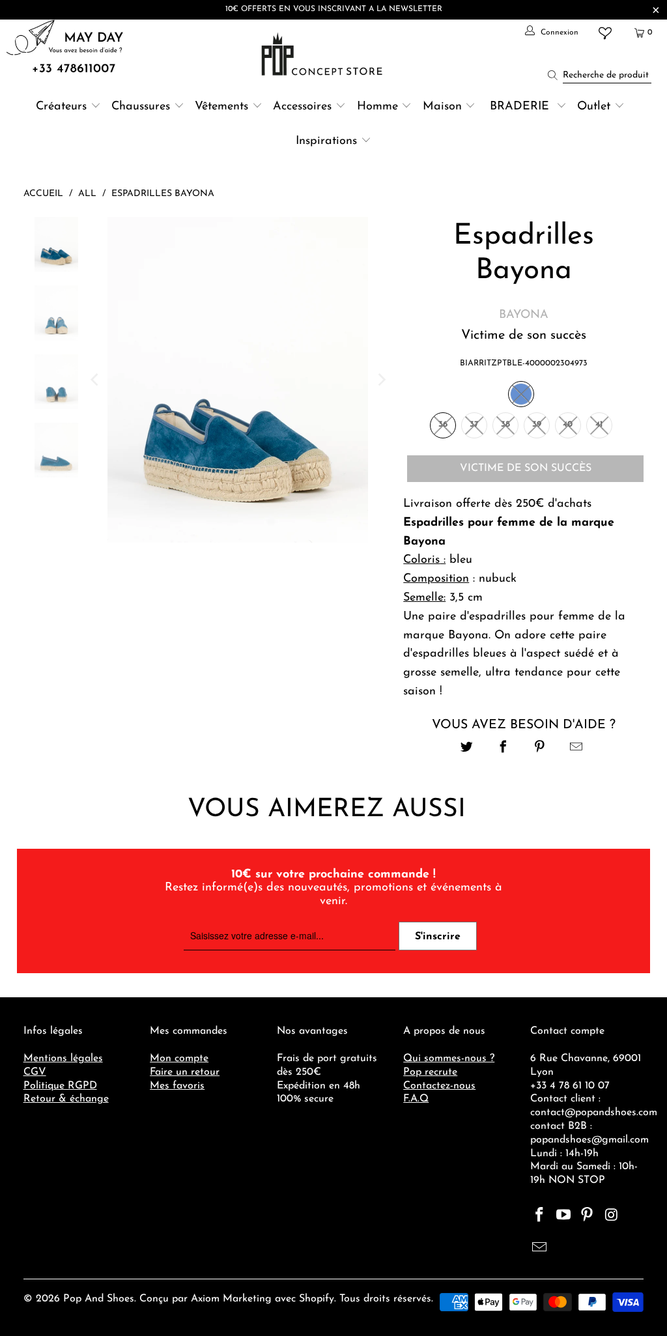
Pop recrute (430, 1072)
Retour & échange (66, 1099)
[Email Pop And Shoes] (540, 1249)
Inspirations (328, 141)
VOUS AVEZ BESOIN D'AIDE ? (524, 725)
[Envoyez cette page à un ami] (576, 748)
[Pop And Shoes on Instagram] (611, 1216)
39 (536, 424)
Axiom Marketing (231, 1299)
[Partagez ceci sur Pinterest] (539, 748)
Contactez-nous (439, 1086)
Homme (377, 107)
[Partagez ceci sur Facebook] (503, 748)
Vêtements (221, 107)
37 (474, 424)
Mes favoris (177, 1086)
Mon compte (179, 1058)
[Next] (380, 380)
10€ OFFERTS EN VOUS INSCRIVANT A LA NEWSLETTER (333, 9)
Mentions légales (63, 1058)
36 (442, 424)
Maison (442, 107)
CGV (34, 1072)
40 (568, 424)
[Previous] (95, 380)
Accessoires (302, 107)
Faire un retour (185, 1072)
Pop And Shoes (98, 1299)
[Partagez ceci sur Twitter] (466, 748)
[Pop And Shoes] (323, 54)
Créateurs (61, 107)
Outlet (593, 107)
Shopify (316, 1299)
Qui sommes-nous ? (448, 1058)
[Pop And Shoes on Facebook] (540, 1216)
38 (505, 424)
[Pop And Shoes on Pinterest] (587, 1216)
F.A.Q (416, 1099)
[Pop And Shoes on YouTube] (563, 1216)
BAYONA (523, 315)
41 (599, 424)
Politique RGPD (60, 1086)
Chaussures (140, 107)
